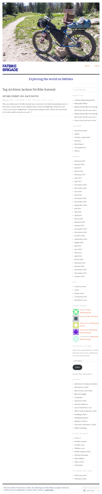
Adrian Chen (84, 323)
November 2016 (80, 188)
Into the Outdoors (81, 404)
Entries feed (79, 293)
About (87, 66)
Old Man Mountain (81, 455)
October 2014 (79, 236)
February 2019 (79, 175)
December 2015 (80, 198)
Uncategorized (36, 100)
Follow (77, 367)
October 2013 (79, 276)
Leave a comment (47, 100)
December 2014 (80, 229)
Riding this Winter (81, 103)
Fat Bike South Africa (91, 316)
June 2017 (78, 178)
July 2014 (77, 246)
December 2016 (80, 185)
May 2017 (78, 181)
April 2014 (78, 256)
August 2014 (78, 242)
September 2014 (80, 239)
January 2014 (79, 266)
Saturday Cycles (80, 479)
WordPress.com (80, 300)
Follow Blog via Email (82, 346)
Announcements (80, 131)
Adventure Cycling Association (86, 384)
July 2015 (77, 209)
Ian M (81, 316)
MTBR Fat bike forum (82, 452)
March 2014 (78, 259)
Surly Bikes (78, 465)
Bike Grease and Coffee (83, 391)
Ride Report (79, 144)
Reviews (77, 141)
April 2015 (78, 215)
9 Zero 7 (77, 438)
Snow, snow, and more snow (85, 120)
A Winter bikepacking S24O (84, 100)
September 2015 (80, 205)
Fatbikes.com (79, 448)
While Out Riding (80, 428)
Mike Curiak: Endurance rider (85, 411)
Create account (80, 286)
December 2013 (80, 270)
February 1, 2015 (7, 100)
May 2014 (78, 253)
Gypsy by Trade (80, 401)
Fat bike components (82, 137)
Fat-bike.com (79, 445)
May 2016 (78, 195)
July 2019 (77, 168)
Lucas (82, 310)
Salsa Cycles (79, 462)
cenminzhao (20, 100)
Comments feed (80, 297)
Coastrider (78, 397)
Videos (97, 66)
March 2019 (78, 171)
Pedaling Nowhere (81, 418)
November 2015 (80, 202)
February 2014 (79, 263)
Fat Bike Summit (80, 441)
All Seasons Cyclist (81, 387)
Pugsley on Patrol (80, 421)
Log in (76, 290)
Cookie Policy (49, 490)
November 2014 (80, 232)
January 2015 (79, 225)
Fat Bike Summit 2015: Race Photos (20, 96)
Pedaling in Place (80, 414)
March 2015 (78, 219)
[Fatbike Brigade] (51, 31)
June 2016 (78, 191)
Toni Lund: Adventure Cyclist (85, 424)
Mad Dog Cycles (80, 475)
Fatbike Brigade (10, 67)
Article (29, 100)
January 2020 (79, 164)
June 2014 (78, 249)
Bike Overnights (80, 394)
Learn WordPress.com (83, 408)
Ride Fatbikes (79, 458)
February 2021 (79, 161)
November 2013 (80, 273)
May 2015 (77, 212)
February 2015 (79, 222)
